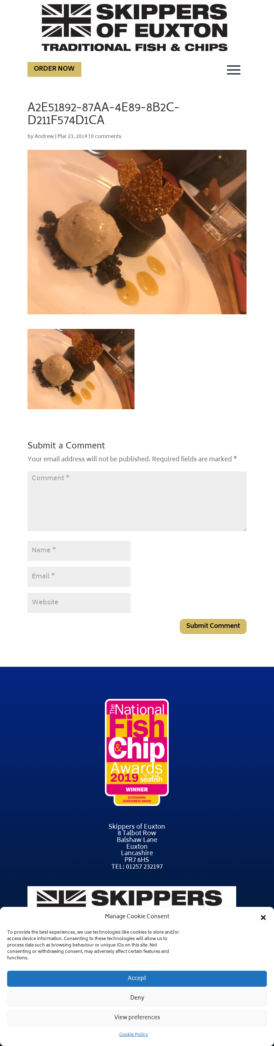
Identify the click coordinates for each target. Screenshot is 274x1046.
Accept (137, 979)
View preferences (137, 1018)
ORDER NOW (54, 69)
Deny (137, 998)
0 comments (106, 136)
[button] (263, 917)
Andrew (44, 136)
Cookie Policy (133, 1035)
